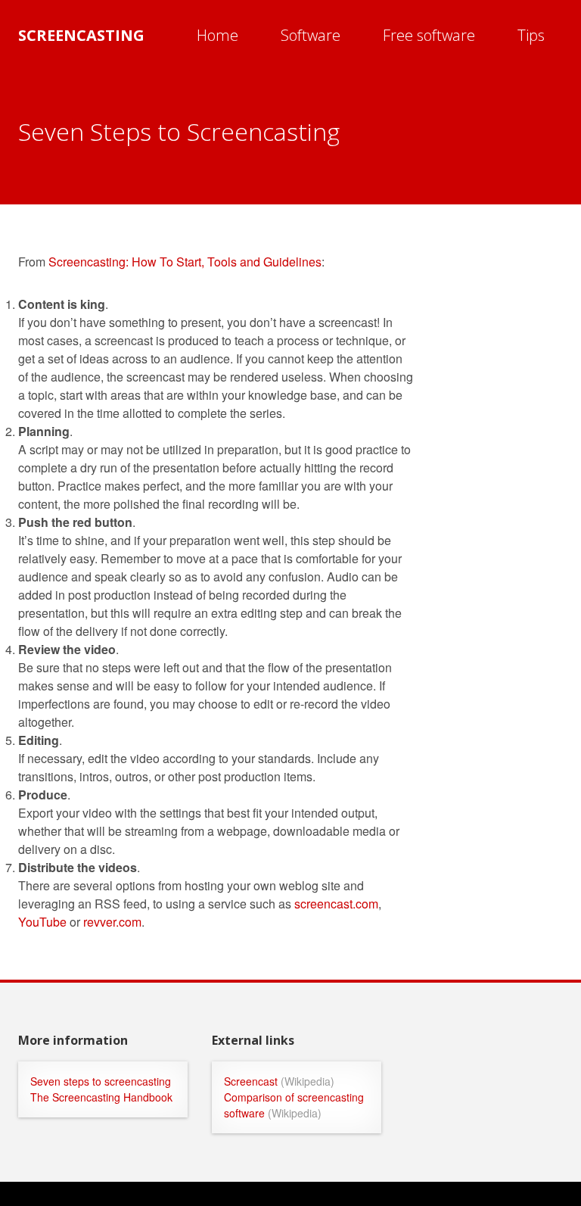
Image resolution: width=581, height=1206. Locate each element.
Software (310, 35)
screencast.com (336, 903)
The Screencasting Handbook (101, 1097)
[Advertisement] (510, 480)
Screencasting (81, 35)
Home (217, 35)
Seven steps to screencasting (100, 1081)
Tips (531, 35)
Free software (429, 35)
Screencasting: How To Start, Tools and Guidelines (185, 261)
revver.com (112, 921)
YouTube (42, 921)
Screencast (251, 1081)
